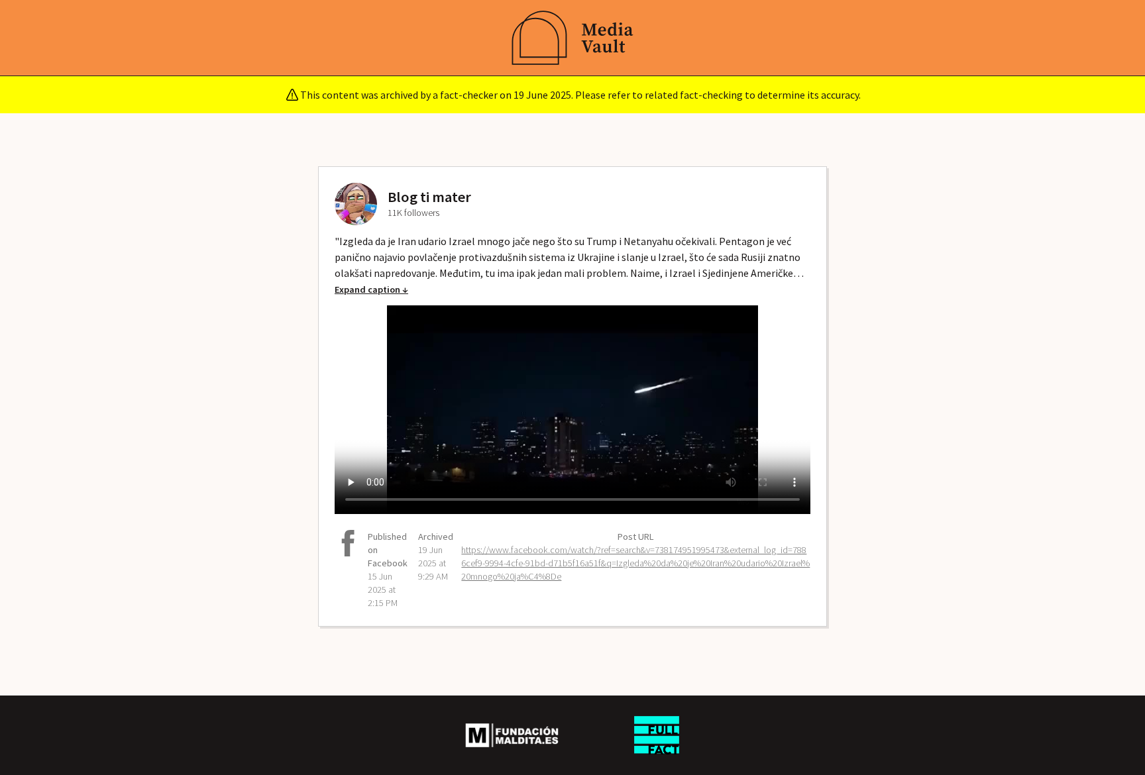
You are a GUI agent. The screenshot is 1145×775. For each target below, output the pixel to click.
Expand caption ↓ (371, 289)
